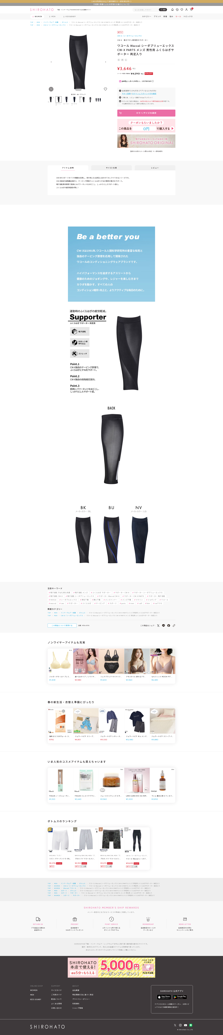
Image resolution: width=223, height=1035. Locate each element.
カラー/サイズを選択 (146, 113)
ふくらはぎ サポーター (102, 592)
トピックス (188, 16)
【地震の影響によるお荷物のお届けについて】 (111, 4)
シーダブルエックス (69, 600)
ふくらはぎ (86, 603)
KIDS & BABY (35, 999)
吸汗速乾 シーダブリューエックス (80, 596)
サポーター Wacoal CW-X (109, 596)
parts (123, 603)
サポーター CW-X (122, 592)
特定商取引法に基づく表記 (82, 995)
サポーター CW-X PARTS (134, 596)
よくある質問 (56, 1004)
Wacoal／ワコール (69, 888)
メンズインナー (111, 600)
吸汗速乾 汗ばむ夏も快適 (60, 592)
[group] (82, 101)
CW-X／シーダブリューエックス (54, 25)
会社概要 (75, 990)
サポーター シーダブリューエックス (148, 592)
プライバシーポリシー (81, 999)
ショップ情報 (77, 1008)
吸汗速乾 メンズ (81, 592)
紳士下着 (96, 600)
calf (140, 603)
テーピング (100, 603)
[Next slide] (106, 61)
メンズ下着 (126, 600)
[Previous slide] (51, 61)
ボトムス (65, 22)
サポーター (73, 603)
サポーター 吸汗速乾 (157, 596)
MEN (38, 22)
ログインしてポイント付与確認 (144, 94)
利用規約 (75, 1004)
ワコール (164, 600)
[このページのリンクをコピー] (173, 625)
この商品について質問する (62, 625)
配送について (56, 999)
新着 (165, 16)
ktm (148, 603)
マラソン (139, 600)
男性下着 (85, 600)
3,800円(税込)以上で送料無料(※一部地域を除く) (111, 1)
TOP (31, 22)
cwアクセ (158, 603)
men (132, 603)
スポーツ (113, 603)
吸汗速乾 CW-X (56, 596)
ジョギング (152, 600)
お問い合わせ (56, 1008)
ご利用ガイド (56, 995)
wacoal (53, 603)
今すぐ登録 (126, 94)
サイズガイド (56, 990)
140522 (53, 600)
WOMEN (57, 886)
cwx (62, 603)
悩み (171, 16)
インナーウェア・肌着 (51, 22)
